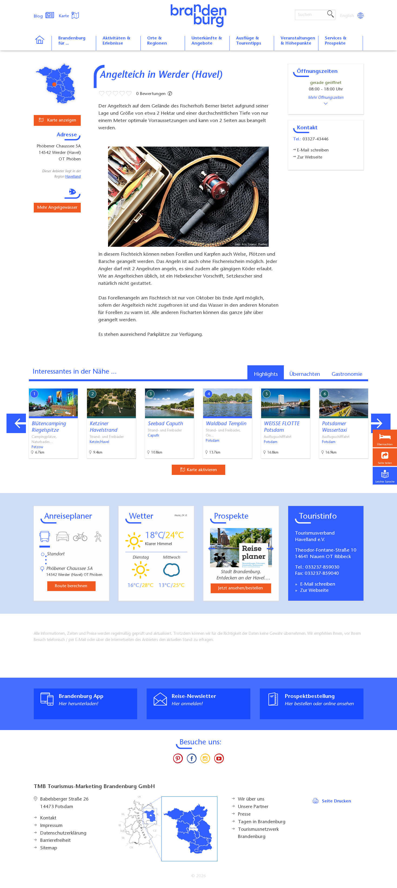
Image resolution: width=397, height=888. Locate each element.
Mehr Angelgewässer (57, 207)
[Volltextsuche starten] (330, 14)
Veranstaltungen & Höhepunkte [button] (298, 41)
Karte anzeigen (61, 120)
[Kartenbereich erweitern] (391, 384)
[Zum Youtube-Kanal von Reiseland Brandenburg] (219, 760)
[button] (385, 457)
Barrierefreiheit (55, 840)
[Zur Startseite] (42, 43)
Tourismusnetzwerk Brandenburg (258, 833)
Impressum (51, 825)
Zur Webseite (314, 590)
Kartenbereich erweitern (365, 384)
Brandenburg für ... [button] (71, 41)
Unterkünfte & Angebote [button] (206, 41)
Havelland (73, 176)
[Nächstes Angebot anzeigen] (381, 423)
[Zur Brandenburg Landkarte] (168, 829)
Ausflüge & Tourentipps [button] (248, 41)
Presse (244, 814)
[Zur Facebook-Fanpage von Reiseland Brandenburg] (191, 760)
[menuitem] (347, 16)
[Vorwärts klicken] (273, 548)
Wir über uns (251, 799)
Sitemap (48, 848)
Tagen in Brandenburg (261, 822)
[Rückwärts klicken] (209, 548)
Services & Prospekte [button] (335, 41)
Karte (64, 16)
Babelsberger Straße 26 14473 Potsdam (64, 803)
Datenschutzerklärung (63, 833)
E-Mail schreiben (317, 584)
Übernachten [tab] (305, 374)
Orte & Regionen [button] (157, 41)
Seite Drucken (336, 801)
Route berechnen (71, 586)
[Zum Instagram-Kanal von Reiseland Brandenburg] (205, 760)
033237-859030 (322, 567)
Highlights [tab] (266, 374)
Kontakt (48, 818)
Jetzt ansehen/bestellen (240, 588)
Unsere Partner (253, 807)
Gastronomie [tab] (347, 374)
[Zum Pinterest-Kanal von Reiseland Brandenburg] (178, 760)
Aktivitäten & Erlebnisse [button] (116, 41)
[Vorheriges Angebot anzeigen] (16, 423)
